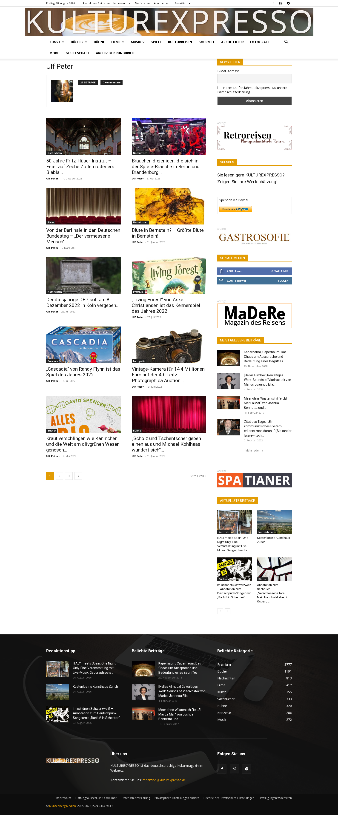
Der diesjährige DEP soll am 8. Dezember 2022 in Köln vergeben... (83, 302)
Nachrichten (55, 153)
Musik (136, 42)
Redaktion (181, 3)
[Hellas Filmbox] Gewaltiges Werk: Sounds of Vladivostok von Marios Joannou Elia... (267, 379)
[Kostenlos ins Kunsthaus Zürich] (274, 522)
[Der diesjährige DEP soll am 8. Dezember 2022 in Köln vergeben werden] (83, 275)
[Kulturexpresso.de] (169, 22)
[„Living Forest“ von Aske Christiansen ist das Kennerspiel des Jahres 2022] (169, 275)
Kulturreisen (180, 42)
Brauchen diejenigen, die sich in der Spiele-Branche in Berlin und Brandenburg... (166, 166)
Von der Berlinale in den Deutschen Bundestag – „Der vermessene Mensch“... (83, 235)
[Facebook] (273, 3)
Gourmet (206, 42)
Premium (138, 291)
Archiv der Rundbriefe (115, 53)
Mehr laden (253, 450)
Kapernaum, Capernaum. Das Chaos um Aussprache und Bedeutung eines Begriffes (265, 356)
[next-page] (78, 476)
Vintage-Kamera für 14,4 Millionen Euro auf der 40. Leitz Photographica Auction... (168, 374)
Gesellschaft (77, 53)
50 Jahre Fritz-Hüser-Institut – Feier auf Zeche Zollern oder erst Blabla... (81, 166)
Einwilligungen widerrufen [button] (275, 798)
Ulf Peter (52, 178)
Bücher (77, 42)
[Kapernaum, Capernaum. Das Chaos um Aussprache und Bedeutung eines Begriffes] (228, 358)
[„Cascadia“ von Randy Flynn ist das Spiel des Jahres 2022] (83, 345)
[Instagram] (280, 3)
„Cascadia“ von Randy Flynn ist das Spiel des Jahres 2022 (83, 372)
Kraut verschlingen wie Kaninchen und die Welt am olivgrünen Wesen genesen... (83, 444)
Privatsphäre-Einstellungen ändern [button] (177, 798)
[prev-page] (220, 611)
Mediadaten (142, 3)
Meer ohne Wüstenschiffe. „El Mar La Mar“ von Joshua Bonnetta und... (265, 403)
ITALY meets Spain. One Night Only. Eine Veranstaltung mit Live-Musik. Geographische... (94, 668)
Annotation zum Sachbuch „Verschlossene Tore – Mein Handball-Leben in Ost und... (272, 593)
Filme (115, 42)
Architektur (232, 42)
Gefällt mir (280, 271)
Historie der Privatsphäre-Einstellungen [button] (228, 798)
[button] (286, 42)
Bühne (99, 42)
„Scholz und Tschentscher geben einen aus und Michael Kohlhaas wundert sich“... (166, 444)
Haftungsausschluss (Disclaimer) (96, 798)
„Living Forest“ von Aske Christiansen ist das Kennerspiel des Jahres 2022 (166, 305)
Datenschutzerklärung (136, 798)
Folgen (283, 280)
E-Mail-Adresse (228, 71)
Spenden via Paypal (233, 200)
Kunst (54, 42)
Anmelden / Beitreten (96, 3)
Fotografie (260, 42)
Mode (54, 53)
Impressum (120, 3)
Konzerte (224, 532)
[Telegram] (288, 3)
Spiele (156, 42)
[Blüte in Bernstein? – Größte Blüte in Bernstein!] (169, 206)
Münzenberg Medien (62, 806)
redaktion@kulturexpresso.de (164, 780)
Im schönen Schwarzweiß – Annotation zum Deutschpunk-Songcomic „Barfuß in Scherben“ (96, 713)
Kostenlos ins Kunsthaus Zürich (95, 686)
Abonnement (162, 3)
